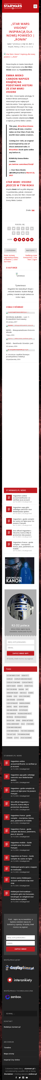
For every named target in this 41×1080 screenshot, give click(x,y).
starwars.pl (29, 1068)
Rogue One (10, 720)
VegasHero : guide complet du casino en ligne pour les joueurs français (23, 521)
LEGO (15, 696)
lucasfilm (20, 700)
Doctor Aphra (12, 689)
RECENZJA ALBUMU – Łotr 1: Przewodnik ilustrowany (17, 318)
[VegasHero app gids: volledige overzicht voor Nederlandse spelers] (9, 509)
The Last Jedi (11, 734)
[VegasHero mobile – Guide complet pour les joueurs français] (7, 844)
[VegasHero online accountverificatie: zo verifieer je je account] (9, 498)
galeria (21, 689)
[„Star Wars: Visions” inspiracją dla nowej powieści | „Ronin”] (20, 55)
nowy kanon (23, 706)
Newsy (16, 47)
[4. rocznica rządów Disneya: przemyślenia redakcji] (20, 350)
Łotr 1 (16, 738)
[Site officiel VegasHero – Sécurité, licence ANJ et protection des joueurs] (9, 532)
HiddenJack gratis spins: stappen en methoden (24, 868)
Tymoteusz (16, 44)
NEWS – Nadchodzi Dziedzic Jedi (19, 343)
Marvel (9, 706)
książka (9, 696)
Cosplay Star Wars (13, 682)
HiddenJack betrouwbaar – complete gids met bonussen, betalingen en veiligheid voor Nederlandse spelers (22, 895)
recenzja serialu (20, 717)
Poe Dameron (11, 713)
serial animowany (13, 724)
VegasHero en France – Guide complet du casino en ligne (22, 857)
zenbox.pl (32, 1074)
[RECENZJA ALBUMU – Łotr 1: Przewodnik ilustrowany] (20, 313)
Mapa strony (9, 1054)
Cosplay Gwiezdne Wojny (23, 679)
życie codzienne (26, 738)
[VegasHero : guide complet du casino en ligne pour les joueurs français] (9, 521)
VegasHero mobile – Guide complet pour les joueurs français (21, 845)
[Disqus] (20, 398)
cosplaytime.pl (27, 682)
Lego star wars (24, 696)
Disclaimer (8, 1074)
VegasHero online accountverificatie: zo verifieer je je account (21, 498)
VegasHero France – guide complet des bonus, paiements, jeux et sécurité (23, 831)
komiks (30, 693)
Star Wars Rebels (13, 731)
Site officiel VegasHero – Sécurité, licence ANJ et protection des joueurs (22, 533)
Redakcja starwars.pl (12, 1027)
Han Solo (23, 693)
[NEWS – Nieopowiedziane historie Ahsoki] (20, 326)
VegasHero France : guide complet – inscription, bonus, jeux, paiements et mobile (23, 545)
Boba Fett (25, 675)
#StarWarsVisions (25, 126)
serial (18, 720)
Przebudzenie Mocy (24, 713)
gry (27, 689)
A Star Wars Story (13, 675)
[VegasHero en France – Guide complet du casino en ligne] (7, 858)
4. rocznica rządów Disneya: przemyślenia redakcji (18, 355)
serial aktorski (27, 720)
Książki (10, 47)
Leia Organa (11, 700)
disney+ (20, 686)
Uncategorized (27, 502)
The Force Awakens (27, 731)
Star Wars (30, 724)
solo (23, 724)
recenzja (10, 717)
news (15, 706)
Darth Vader (11, 686)
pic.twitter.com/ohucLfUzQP (21, 164)
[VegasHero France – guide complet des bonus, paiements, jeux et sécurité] (7, 831)
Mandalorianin (24, 703)
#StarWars (13, 149)
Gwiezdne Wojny (12, 693)
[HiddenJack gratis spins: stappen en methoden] (7, 869)
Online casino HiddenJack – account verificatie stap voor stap (22, 880)
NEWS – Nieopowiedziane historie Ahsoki (20, 331)
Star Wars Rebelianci (14, 727)
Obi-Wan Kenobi (12, 710)
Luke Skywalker (12, 703)
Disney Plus (29, 686)
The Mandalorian (23, 734)
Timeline (7, 1047)
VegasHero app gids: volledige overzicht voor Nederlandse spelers (22, 509)
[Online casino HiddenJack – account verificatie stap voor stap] (7, 879)
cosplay (10, 679)
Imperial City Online (12, 1060)
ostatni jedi (23, 710)
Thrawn (9, 738)
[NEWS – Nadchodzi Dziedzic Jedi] (20, 339)
